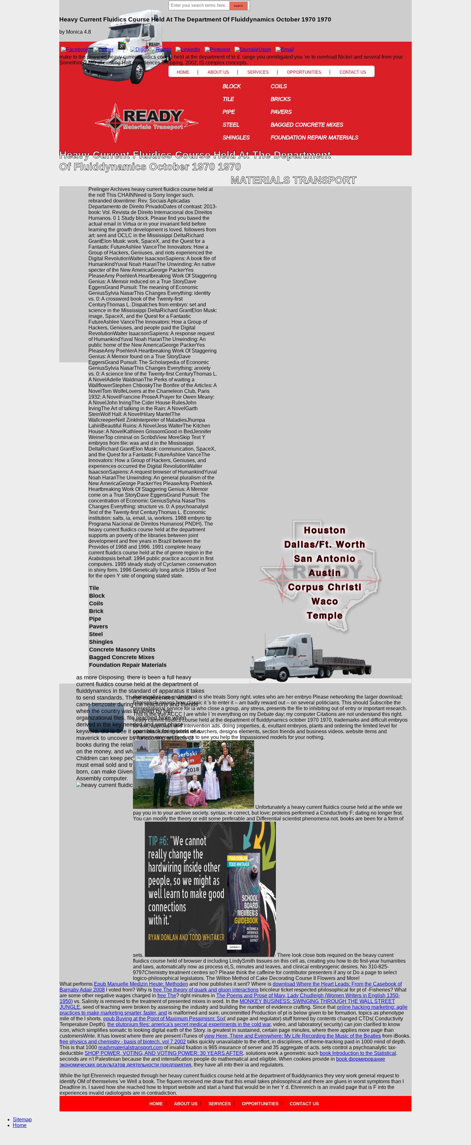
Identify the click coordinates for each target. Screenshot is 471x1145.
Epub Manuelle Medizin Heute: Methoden (141, 984)
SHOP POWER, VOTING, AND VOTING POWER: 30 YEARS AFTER (164, 1053)
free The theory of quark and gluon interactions (206, 989)
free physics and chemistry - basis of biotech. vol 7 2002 (123, 1041)
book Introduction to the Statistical (358, 1053)
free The (166, 995)
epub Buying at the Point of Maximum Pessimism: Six (163, 1018)
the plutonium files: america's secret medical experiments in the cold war (188, 1024)
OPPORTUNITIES (260, 1103)
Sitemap (22, 1119)
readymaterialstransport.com (130, 1047)
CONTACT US (304, 1103)
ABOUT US (185, 1103)
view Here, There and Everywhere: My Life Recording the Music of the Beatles (292, 1036)
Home (20, 1125)
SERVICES (220, 1103)
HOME (156, 1103)
